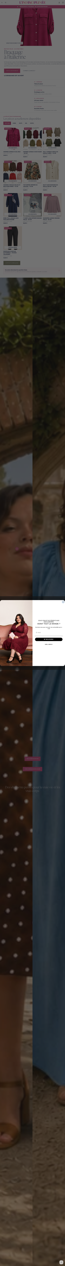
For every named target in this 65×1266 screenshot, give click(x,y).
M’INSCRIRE (48, 639)
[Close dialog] (63, 602)
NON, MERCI (49, 644)
